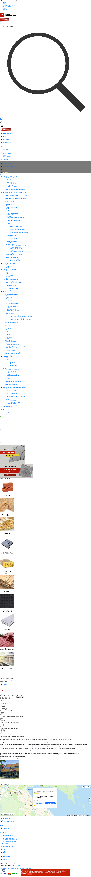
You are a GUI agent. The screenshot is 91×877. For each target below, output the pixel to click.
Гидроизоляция (10, 281)
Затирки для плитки (11, 390)
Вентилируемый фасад (11, 241)
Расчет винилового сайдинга (9, 839)
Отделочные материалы (8, 397)
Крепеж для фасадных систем (13, 383)
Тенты (7, 188)
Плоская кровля (10, 197)
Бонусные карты (6, 6)
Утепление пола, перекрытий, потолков (16, 198)
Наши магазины (6, 849)
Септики (8, 325)
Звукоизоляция (10, 201)
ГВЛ (7, 264)
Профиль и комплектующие (13, 267)
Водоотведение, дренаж (8, 321)
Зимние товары (10, 343)
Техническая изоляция (11, 204)
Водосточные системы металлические (19, 233)
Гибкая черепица (10, 225)
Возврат (4, 158)
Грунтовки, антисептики (12, 329)
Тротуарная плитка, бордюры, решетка (15, 189)
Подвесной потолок (11, 403)
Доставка (4, 9)
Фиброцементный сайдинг (16, 251)
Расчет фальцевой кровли (8, 838)
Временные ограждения (12, 294)
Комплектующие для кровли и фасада (15, 256)
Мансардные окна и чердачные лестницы (16, 259)
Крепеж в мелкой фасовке (12, 369)
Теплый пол (9, 312)
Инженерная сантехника (12, 304)
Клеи (7, 331)
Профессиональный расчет (9, 821)
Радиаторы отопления (11, 309)
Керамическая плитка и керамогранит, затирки (14, 387)
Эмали (7, 338)
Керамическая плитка (11, 394)
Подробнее (23, 873)
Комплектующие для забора (13, 297)
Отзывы (4, 2)
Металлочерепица (10, 214)
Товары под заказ (19, 680)
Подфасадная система (15, 242)
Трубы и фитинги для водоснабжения (15, 315)
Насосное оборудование (12, 306)
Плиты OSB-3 (9, 275)
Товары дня (5, 686)
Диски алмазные (14, 362)
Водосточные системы (11, 231)
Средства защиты (10, 350)
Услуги (4, 147)
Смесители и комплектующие (13, 310)
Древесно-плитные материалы (10, 269)
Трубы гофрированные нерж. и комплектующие (21, 316)
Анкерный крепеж (10, 380)
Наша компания (4, 843)
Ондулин (8, 223)
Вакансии (4, 8)
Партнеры (4, 848)
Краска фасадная (14, 238)
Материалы (5, 701)
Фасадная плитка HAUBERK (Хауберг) (15, 217)
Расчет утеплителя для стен (9, 841)
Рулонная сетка (10, 298)
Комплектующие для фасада (17, 236)
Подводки (8, 307)
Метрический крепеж (11, 384)
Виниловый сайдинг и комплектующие (19, 245)
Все (3, 700)
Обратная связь (4, 855)
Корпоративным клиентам (8, 5)
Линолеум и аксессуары (12, 408)
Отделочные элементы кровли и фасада (16, 262)
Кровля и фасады (6, 135)
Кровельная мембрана (11, 207)
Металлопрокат (10, 182)
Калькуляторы (3, 832)
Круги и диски (9, 360)
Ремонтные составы (11, 285)
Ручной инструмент (7, 340)
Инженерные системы (7, 138)
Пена (7, 335)
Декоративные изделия (12, 388)
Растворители (9, 337)
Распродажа (5, 143)
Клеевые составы (10, 284)
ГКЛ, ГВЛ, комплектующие (8, 263)
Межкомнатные (14, 400)
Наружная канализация (12, 322)
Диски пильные (13, 365)
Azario (7, 412)
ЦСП (7, 278)
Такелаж (8, 386)
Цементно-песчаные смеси (12, 288)
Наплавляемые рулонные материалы (15, 222)
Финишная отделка (7, 142)
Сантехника (5, 301)
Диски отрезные (14, 363)
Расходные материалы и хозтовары (15, 349)
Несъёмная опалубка (11, 183)
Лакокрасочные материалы (9, 326)
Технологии (5, 703)
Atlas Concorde (9, 411)
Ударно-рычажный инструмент (14, 353)
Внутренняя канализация (12, 303)
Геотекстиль (9, 210)
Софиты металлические (16, 248)
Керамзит (8, 179)
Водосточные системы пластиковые (19, 232)
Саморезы (8, 372)
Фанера (8, 276)
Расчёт (25, 680)
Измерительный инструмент (13, 344)
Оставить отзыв (6, 857)
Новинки (4, 684)
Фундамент (9, 202)
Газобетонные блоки (11, 177)
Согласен (29, 873)
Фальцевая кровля (10, 253)
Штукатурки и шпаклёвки (12, 290)
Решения (4, 704)
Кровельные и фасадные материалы (11, 211)
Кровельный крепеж (11, 371)
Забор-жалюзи (9, 295)
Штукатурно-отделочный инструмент (15, 355)
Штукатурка (13, 239)
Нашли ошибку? (6, 859)
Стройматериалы (6, 133)
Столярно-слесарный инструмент (14, 352)
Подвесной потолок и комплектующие (19, 405)
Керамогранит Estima (11, 393)
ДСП (7, 273)
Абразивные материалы (12, 341)
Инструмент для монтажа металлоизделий (16, 346)
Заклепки (8, 377)
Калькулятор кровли (7, 833)
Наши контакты (6, 856)
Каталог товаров (4, 174)
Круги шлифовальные (15, 366)
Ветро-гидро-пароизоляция (13, 205)
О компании (5, 11)
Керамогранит (9, 391)
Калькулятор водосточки (8, 836)
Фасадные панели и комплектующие (19, 250)
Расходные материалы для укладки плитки (16, 396)
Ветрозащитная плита (11, 270)
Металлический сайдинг (16, 247)
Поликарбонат (9, 185)
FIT (7, 357)
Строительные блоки (11, 186)
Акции (4, 150)
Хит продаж (5, 683)
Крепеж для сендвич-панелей (13, 381)
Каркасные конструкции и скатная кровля (16, 195)
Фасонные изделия (9, 680)
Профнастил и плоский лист (13, 220)
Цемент (8, 191)
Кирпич (8, 180)
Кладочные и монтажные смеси (14, 282)
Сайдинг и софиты (10, 244)
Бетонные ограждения (11, 293)
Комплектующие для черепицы (17, 229)
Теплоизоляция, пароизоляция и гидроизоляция (14, 192)
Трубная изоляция (10, 313)
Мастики (8, 334)
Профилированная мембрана (13, 208)
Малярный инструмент (11, 347)
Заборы (4, 136)
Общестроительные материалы (10, 176)
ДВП (7, 272)
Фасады (8, 200)
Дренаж (8, 324)
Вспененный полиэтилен (12, 194)
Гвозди (8, 378)
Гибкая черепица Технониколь (17, 228)
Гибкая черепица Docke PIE (16, 226)
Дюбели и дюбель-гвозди (12, 375)
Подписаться (20, 697)
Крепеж (4, 140)
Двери (7, 399)
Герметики (9, 328)
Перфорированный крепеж (12, 374)
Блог (3, 3)
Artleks (18, 865)
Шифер (8, 219)
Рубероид (8, 216)
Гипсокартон (9, 266)
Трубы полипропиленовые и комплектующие (21, 319)
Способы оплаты (6, 156)
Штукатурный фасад (11, 235)
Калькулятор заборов (7, 835)
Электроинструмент (7, 356)
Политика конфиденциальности (8, 868)
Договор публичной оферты (24, 868)
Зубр (7, 359)
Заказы (2, 825)
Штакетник (9, 300)
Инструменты (5, 139)
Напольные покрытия (7, 406)
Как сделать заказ (6, 826)
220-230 (2, 23)
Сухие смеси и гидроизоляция (10, 279)
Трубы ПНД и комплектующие (17, 318)
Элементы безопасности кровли (14, 254)
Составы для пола (10, 287)
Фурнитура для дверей (15, 402)
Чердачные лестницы (15, 260)
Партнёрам (5, 149)
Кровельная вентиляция (12, 213)
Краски (8, 332)
